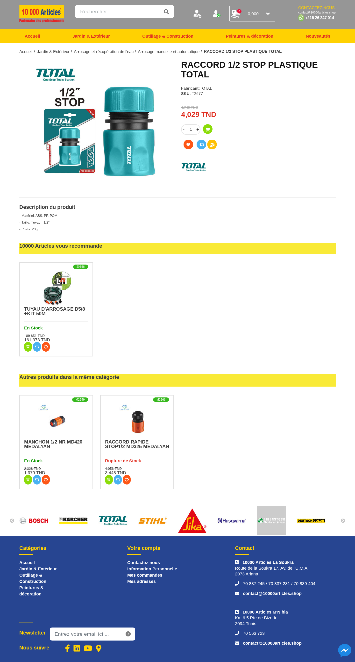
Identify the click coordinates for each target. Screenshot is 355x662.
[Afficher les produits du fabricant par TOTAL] (232, 167)
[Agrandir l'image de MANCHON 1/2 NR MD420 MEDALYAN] (56, 421)
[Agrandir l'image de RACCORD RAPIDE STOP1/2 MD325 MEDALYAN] (137, 421)
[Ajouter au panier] (208, 129)
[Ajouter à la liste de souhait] (188, 144)
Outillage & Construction (167, 36)
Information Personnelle (152, 568)
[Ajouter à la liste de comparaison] (201, 144)
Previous (12, 521)
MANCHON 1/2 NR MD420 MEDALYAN (53, 444)
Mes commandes (144, 575)
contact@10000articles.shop (272, 593)
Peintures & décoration (249, 36)
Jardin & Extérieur (91, 36)
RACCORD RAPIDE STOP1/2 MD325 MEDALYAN (137, 444)
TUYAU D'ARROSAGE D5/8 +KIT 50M (54, 311)
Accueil (32, 36)
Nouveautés (318, 36)
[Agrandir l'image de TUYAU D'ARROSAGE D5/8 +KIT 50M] (56, 289)
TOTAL (206, 88)
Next (343, 521)
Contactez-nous (143, 562)
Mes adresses (141, 581)
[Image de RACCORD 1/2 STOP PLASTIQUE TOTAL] (96, 126)
